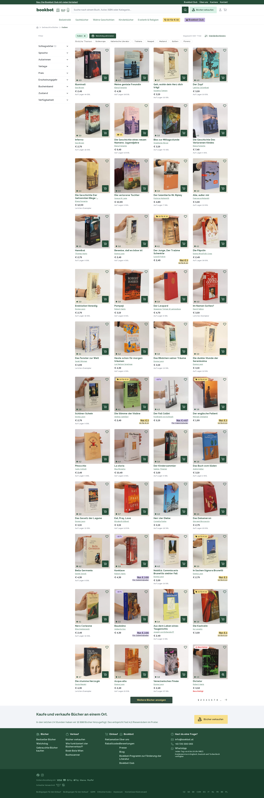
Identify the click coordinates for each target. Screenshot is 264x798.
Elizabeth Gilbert (121, 521)
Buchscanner (73, 755)
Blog (121, 752)
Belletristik (65, 20)
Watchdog (42, 743)
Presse (123, 747)
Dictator (197, 681)
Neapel (150, 41)
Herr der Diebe (162, 518)
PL (226, 792)
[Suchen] (185, 10)
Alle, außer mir (201, 195)
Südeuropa (100, 41)
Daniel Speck (80, 574)
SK (189, 792)
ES (204, 792)
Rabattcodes (112, 743)
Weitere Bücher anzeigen (151, 700)
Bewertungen (126, 743)
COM (199, 792)
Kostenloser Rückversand (136, 792)
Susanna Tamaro (160, 91)
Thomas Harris (81, 254)
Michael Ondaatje (200, 417)
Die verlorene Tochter (127, 195)
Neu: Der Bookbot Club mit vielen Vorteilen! (57, 2)
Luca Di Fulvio (159, 257)
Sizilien (175, 41)
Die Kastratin (200, 626)
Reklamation (112, 739)
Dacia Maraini (80, 684)
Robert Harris (120, 309)
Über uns (124, 739)
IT (209, 792)
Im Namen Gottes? (203, 306)
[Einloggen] (220, 9)
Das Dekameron (202, 518)
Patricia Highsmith (161, 198)
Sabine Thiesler (160, 469)
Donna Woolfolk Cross (202, 254)
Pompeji (119, 306)
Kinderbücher (126, 20)
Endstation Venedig (86, 306)
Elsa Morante (120, 469)
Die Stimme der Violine (127, 413)
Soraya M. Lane (120, 198)
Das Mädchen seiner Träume (170, 358)
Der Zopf (198, 84)
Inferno (79, 139)
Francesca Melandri (201, 198)
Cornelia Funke (160, 521)
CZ (184, 792)
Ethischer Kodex (104, 792)
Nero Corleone (83, 626)
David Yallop (198, 309)
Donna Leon (119, 254)
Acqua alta (120, 681)
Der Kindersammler (165, 466)
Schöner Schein (84, 413)
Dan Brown (79, 88)
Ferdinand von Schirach (163, 417)
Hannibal (80, 250)
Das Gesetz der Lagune (88, 518)
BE (222, 792)
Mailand (163, 41)
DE (193, 792)
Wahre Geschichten (104, 20)
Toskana (138, 41)
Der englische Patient (205, 413)
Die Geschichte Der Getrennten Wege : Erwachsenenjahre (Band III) (91, 198)
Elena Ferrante (120, 88)
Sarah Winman (81, 361)
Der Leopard (161, 306)
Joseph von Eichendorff (164, 632)
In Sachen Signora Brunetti (208, 570)
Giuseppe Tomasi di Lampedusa (167, 309)
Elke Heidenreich (82, 629)
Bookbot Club (126, 763)
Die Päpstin (199, 250)
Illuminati (80, 84)
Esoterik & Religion (148, 20)
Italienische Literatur (120, 41)
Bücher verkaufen (75, 739)
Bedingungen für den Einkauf (48, 792)
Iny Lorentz (198, 629)
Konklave (119, 570)
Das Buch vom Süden (205, 466)
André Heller (198, 469)
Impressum (118, 792)
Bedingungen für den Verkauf (75, 792)
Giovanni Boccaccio (201, 521)
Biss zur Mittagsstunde (166, 139)
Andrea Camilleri (121, 417)
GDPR (92, 792)
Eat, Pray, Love (122, 518)
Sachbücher (82, 20)
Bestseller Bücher (46, 739)
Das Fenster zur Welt (87, 358)
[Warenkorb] (225, 9)
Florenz (187, 41)
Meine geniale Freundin (127, 84)
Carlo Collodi (80, 469)
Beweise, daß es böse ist (128, 250)
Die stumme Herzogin (87, 681)
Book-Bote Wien (74, 750)
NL (213, 792)
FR (217, 792)
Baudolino (120, 626)
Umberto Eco (120, 629)
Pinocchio (80, 466)
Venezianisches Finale (166, 681)
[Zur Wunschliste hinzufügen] (107, 50)
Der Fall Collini (162, 413)
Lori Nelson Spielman (123, 364)
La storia (119, 466)
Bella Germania (84, 570)
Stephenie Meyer (161, 143)
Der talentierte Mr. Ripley (168, 195)
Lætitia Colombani (201, 88)
